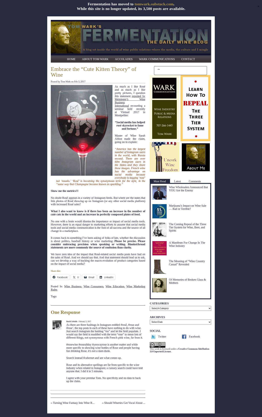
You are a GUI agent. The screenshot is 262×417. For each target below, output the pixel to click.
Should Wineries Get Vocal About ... (124, 402)
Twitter (162, 336)
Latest (177, 181)
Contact (188, 59)
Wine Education (115, 286)
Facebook (194, 336)
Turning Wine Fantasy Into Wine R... (73, 402)
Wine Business (72, 286)
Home (71, 59)
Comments (195, 181)
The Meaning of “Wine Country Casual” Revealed (187, 263)
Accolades (124, 59)
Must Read (160, 181)
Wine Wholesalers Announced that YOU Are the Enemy (188, 189)
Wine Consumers (94, 286)
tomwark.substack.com (154, 4)
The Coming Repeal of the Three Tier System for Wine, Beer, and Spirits (187, 227)
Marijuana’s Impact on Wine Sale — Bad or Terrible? (187, 207)
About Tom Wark (95, 59)
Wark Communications (157, 59)
